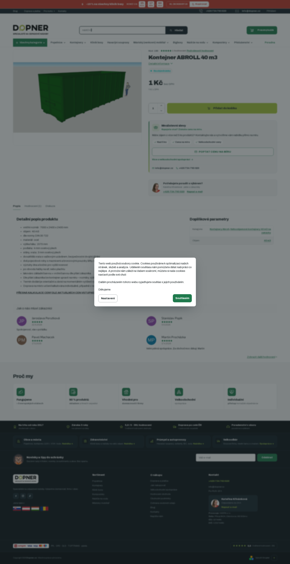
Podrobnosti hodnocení (200, 51)
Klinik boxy (97, 490)
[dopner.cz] (23, 496)
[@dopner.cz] (30, 496)
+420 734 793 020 (189, 168)
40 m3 (267, 240)
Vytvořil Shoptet (262, 558)
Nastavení (108, 298)
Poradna (270, 42)
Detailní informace (158, 63)
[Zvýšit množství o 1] (161, 105)
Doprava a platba (32, 11)
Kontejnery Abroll (219, 229)
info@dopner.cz (164, 168)
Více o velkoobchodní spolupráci (171, 159)
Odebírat (267, 457)
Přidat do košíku (225, 108)
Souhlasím (182, 298)
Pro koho (49, 11)
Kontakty (62, 11)
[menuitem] (58, 43)
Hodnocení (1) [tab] (33, 206)
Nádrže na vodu (100, 499)
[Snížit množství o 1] (161, 110)
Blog (15, 11)
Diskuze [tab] (50, 206)
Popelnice (97, 481)
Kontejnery (97, 485)
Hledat (179, 30)
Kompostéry (98, 494)
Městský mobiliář (100, 503)
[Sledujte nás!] (16, 496)
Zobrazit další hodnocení (261, 357)
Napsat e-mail (195, 191)
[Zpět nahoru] (274, 558)
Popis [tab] (16, 206)
